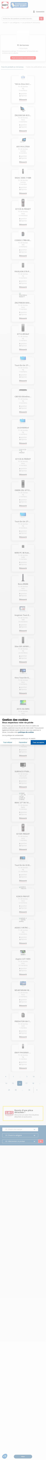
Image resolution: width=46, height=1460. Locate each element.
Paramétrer (23, 742)
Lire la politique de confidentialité (12, 735)
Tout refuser (7, 742)
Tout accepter (38, 742)
